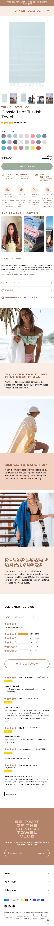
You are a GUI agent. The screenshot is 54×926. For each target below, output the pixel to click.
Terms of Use (19, 917)
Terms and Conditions (8, 916)
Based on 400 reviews (14, 627)
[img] (11, 677)
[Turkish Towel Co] (27, 11)
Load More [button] (11, 794)
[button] (6, 11)
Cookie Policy (35, 917)
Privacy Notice (26, 917)
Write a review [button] (27, 664)
